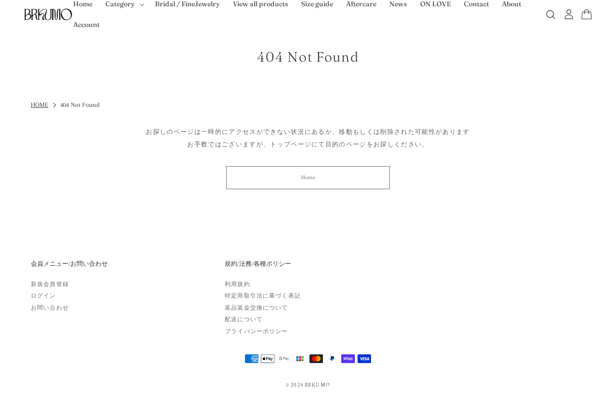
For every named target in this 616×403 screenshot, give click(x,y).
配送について (244, 319)
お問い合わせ (50, 307)
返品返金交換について (256, 307)
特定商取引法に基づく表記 (263, 295)
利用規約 (237, 284)
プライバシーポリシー (256, 331)
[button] (586, 14)
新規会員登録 (50, 284)
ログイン (43, 295)
